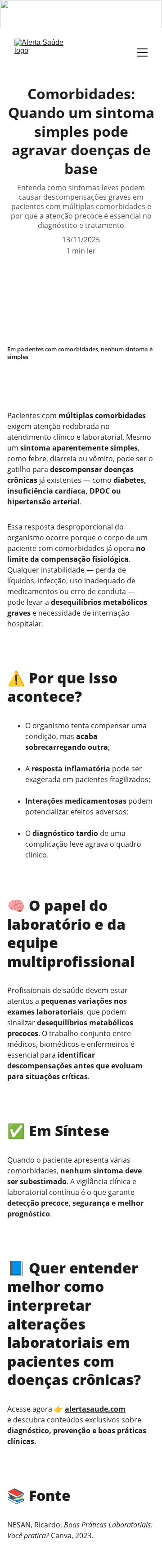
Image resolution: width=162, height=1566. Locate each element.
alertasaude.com (95, 1409)
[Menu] (142, 52)
